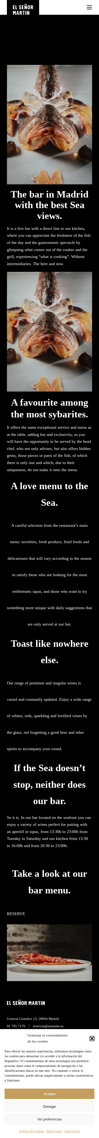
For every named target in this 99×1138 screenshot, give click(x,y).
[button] (92, 1038)
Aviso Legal (54, 1131)
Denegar (49, 1106)
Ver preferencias (49, 1119)
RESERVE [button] (16, 913)
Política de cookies (31, 1131)
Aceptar (49, 1094)
